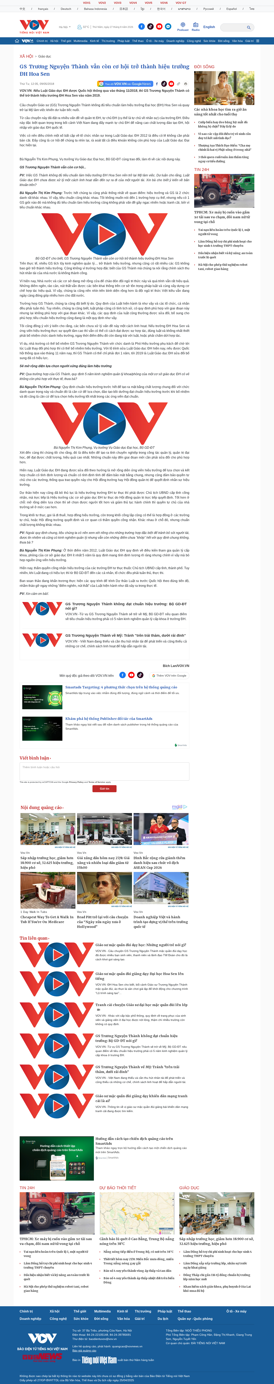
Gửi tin (104, 788)
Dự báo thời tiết (117, 1188)
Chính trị (42, 40)
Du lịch (163, 1318)
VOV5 (148, 2)
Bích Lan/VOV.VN (176, 666)
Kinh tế (94, 40)
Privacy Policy (76, 782)
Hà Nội (63, 27)
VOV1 (86, 2)
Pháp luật (124, 40)
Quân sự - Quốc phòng (195, 1318)
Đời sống (223, 40)
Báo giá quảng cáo (84, 1350)
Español (231, 8)
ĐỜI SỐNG (204, 67)
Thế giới (66, 40)
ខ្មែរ (142, 8)
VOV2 (102, 2)
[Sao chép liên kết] (179, 84)
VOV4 (133, 2)
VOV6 (164, 2)
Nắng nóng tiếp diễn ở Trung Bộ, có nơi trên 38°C (139, 1252)
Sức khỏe (209, 40)
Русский (208, 8)
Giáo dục (44, 56)
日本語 (124, 8)
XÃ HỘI (26, 56)
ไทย (252, 8)
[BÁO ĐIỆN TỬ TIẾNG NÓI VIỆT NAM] (34, 26)
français (43, 8)
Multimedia (80, 40)
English (209, 27)
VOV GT (181, 2)
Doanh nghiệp (175, 40)
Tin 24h (201, 169)
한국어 (161, 8)
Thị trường (108, 40)
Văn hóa (237, 40)
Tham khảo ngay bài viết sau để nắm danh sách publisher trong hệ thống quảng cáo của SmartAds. (121, 726)
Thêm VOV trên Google (171, 675)
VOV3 (117, 2)
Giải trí (249, 40)
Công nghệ (194, 40)
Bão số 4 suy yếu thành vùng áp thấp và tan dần (137, 1271)
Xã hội (54, 40)
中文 (22, 8)
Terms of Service (96, 782)
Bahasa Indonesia (95, 8)
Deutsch (66, 8)
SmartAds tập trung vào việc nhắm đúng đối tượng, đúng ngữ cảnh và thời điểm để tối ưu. (122, 693)
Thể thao (138, 40)
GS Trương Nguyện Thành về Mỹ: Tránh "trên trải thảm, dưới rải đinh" (125, 635)
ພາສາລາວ (184, 8)
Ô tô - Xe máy (155, 40)
